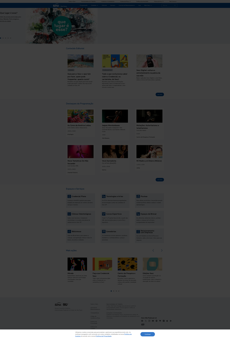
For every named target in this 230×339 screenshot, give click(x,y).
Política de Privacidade (103, 336)
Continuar (148, 334)
